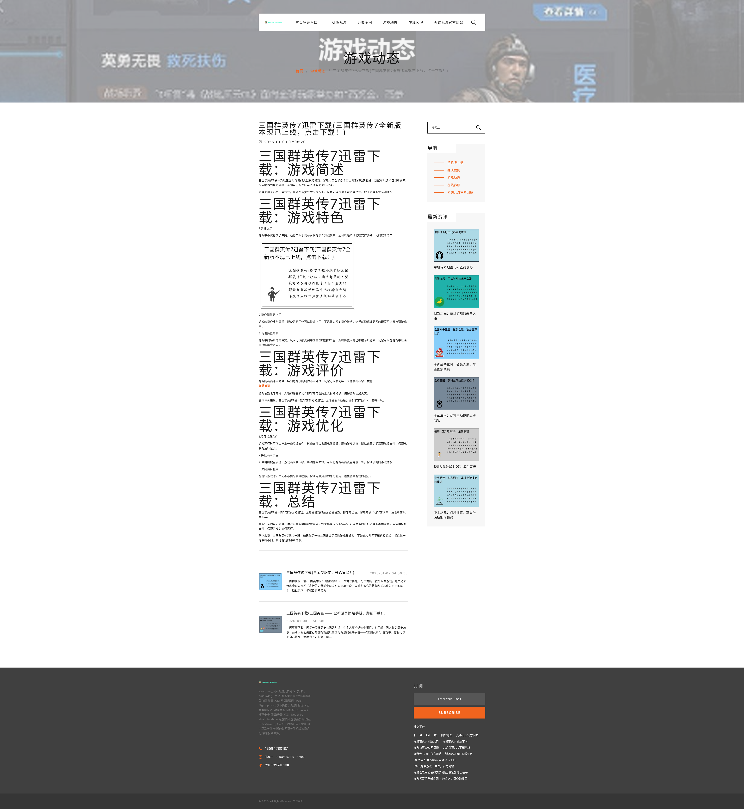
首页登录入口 (306, 22)
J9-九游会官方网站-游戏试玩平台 (435, 760)
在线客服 (415, 22)
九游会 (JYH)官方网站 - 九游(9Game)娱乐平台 (443, 753)
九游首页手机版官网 (455, 741)
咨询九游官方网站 (448, 22)
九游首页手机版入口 (426, 741)
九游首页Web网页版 (426, 747)
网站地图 (446, 735)
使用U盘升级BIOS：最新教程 (455, 466)
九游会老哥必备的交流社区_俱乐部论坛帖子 (441, 772)
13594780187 (276, 748)
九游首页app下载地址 (456, 747)
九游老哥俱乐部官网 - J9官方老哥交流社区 (440, 778)
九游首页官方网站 (467, 735)
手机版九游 (337, 22)
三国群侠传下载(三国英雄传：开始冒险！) (320, 573)
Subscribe (449, 713)
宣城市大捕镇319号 (277, 765)
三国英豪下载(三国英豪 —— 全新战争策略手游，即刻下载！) (336, 613)
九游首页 (298, 801)
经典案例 (364, 22)
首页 (299, 71)
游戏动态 (390, 22)
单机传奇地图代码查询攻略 (453, 267)
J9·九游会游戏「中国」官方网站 (434, 766)
